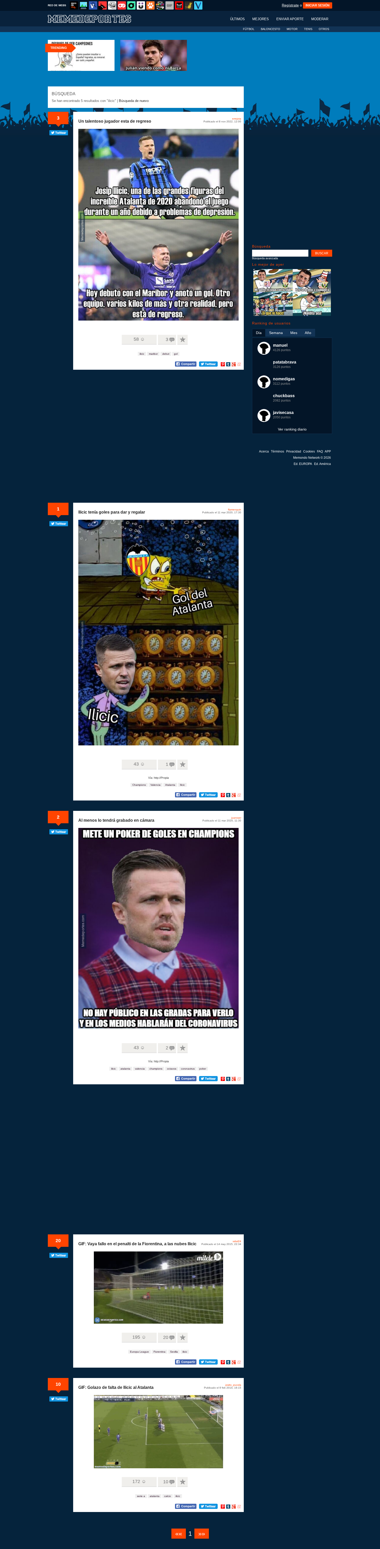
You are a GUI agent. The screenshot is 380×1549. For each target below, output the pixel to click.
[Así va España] (102, 5)
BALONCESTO (270, 29)
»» (201, 1533)
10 (58, 1384)
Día (259, 333)
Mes (293, 333)
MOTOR (292, 29)
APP (328, 451)
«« (178, 1533)
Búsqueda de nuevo (134, 101)
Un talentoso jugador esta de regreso (114, 121)
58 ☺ (139, 339)
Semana (276, 333)
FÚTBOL (248, 29)
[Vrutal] (122, 5)
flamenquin (234, 509)
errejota (236, 118)
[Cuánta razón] (83, 5)
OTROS (324, 29)
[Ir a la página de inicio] (94, 18)
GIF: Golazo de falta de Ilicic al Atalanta (116, 1387)
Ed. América (322, 464)
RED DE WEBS (57, 5)
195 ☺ (139, 1337)
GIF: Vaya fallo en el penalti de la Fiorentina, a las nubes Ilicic (137, 1244)
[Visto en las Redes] (93, 5)
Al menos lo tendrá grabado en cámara (116, 820)
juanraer (236, 817)
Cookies (309, 451)
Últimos (237, 19)
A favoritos (182, 340)
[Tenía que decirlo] (179, 5)
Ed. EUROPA (303, 464)
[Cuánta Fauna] (150, 5)
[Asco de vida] (74, 5)
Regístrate (290, 5)
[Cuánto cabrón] (112, 5)
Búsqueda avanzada (265, 258)
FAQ (320, 451)
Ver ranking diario (292, 429)
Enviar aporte (290, 19)
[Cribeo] (131, 5)
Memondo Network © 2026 (312, 457)
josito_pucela (233, 1384)
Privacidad (293, 451)
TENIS (308, 29)
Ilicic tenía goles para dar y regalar (111, 512)
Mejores (260, 19)
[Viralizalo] (198, 5)
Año (308, 333)
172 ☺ (139, 1481)
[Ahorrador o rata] (189, 5)
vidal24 (237, 1241)
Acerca (264, 451)
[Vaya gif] (169, 5)
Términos (277, 451)
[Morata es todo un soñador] (292, 315)
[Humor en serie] (141, 5)
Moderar (319, 19)
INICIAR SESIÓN (318, 5)
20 (58, 1240)
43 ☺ (139, 764)
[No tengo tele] (160, 5)
